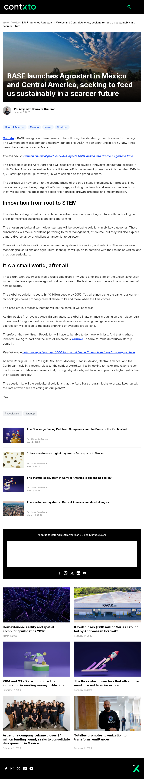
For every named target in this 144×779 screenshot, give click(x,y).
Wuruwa (77, 339)
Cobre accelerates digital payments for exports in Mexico (65, 453)
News (47, 127)
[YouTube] (84, 573)
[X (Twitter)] (72, 573)
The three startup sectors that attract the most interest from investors (106, 683)
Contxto (8, 138)
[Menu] (138, 7)
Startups (62, 127)
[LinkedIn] (78, 573)
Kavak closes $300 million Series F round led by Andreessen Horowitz (106, 629)
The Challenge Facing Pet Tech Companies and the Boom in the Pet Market (77, 429)
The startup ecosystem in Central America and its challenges (68, 502)
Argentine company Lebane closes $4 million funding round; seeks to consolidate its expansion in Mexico (36, 739)
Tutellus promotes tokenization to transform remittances (100, 737)
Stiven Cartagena (39, 439)
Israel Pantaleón (39, 463)
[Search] (129, 7)
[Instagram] (65, 573)
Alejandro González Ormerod (37, 109)
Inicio (6, 22)
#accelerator (12, 413)
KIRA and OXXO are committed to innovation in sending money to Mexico (33, 683)
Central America (14, 127)
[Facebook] (59, 573)
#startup (30, 413)
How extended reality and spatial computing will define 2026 (28, 629)
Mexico (15, 22)
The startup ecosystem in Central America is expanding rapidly (69, 477)
